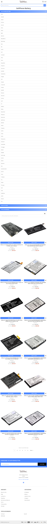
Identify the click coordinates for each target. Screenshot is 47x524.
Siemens (2, 163)
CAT (1, 52)
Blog (2, 494)
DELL (2, 57)
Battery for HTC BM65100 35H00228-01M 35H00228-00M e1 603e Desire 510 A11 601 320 (35, 283)
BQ (1, 46)
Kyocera (2, 95)
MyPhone (3, 120)
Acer (2, 14)
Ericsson (3, 68)
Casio (2, 49)
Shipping (3, 498)
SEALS (2, 160)
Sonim (2, 171)
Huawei (2, 82)
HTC (2, 79)
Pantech (2, 141)
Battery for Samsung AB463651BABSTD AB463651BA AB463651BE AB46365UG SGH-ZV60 (35, 434)
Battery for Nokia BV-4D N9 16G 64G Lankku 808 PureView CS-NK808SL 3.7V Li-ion (12, 434)
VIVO (2, 190)
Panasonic (3, 139)
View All (25, 513)
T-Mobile (2, 177)
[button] (45, 213)
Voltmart (3, 513)
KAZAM (2, 90)
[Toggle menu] (1, 1)
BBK (2, 33)
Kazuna (2, 92)
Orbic (2, 133)
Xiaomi (2, 198)
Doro (2, 60)
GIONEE (2, 71)
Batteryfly (3, 515)
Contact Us (3, 496)
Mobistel (3, 114)
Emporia (2, 65)
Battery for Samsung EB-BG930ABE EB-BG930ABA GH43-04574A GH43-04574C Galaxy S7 (35, 245)
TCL (1, 179)
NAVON (2, 122)
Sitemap (2, 506)
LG (1, 103)
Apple (2, 19)
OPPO (2, 130)
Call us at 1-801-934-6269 (23, 479)
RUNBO (2, 152)
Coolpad (2, 54)
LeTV (2, 101)
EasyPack (3, 63)
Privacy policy (3, 504)
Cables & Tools (27, 496)
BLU (2, 44)
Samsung (3, 155)
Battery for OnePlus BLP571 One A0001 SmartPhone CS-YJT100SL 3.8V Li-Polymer (12, 245)
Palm (2, 136)
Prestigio (3, 147)
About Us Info (3, 492)
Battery (25, 494)
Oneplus (2, 128)
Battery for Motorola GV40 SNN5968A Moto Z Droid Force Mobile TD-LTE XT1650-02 (11, 358)
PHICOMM (3, 144)
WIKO (2, 196)
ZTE (1, 201)
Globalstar (3, 73)
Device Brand (27, 500)
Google (2, 76)
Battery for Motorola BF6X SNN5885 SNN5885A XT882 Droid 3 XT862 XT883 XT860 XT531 (35, 396)
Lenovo (2, 98)
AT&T (2, 30)
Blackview (3, 41)
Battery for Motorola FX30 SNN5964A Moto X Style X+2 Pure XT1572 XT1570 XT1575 (11, 283)
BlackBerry (3, 38)
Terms (2, 502)
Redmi (2, 149)
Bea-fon (2, 35)
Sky (1, 166)
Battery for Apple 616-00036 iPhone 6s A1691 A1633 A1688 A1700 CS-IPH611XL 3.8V (11, 321)
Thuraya (2, 185)
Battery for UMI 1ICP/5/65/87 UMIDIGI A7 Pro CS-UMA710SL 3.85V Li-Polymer (12, 396)
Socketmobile (3, 168)
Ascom (2, 25)
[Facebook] (23, 483)
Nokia (2, 125)
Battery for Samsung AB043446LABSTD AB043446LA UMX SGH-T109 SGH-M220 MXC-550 (35, 321)
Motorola (3, 117)
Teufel (2, 182)
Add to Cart (10, 242)
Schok (2, 158)
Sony (2, 174)
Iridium (2, 87)
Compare (22, 243)
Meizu (2, 109)
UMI (2, 187)
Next (31, 450)
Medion (2, 106)
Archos (2, 22)
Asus (2, 27)
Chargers (26, 498)
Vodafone (3, 193)
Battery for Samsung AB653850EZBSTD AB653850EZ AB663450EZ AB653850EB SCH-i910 (35, 358)
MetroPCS (3, 111)
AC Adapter (26, 492)
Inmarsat (3, 84)
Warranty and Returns (5, 500)
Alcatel (2, 16)
